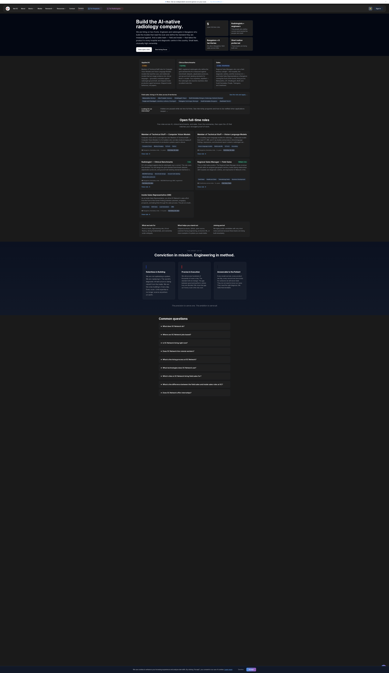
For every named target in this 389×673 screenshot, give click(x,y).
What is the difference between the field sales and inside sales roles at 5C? (193, 384)
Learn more (228, 669)
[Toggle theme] (370, 8)
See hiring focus (161, 49)
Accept (251, 669)
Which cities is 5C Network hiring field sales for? (182, 376)
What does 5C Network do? (173, 326)
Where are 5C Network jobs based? (177, 335)
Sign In (378, 8)
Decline (241, 669)
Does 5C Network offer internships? (177, 393)
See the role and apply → (238, 95)
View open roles (144, 49)
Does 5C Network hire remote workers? (178, 351)
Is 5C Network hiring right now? (175, 343)
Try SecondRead (216, 2)
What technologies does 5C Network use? (179, 368)
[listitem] (166, 144)
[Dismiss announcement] (385, 1)
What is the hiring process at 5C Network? (179, 359)
